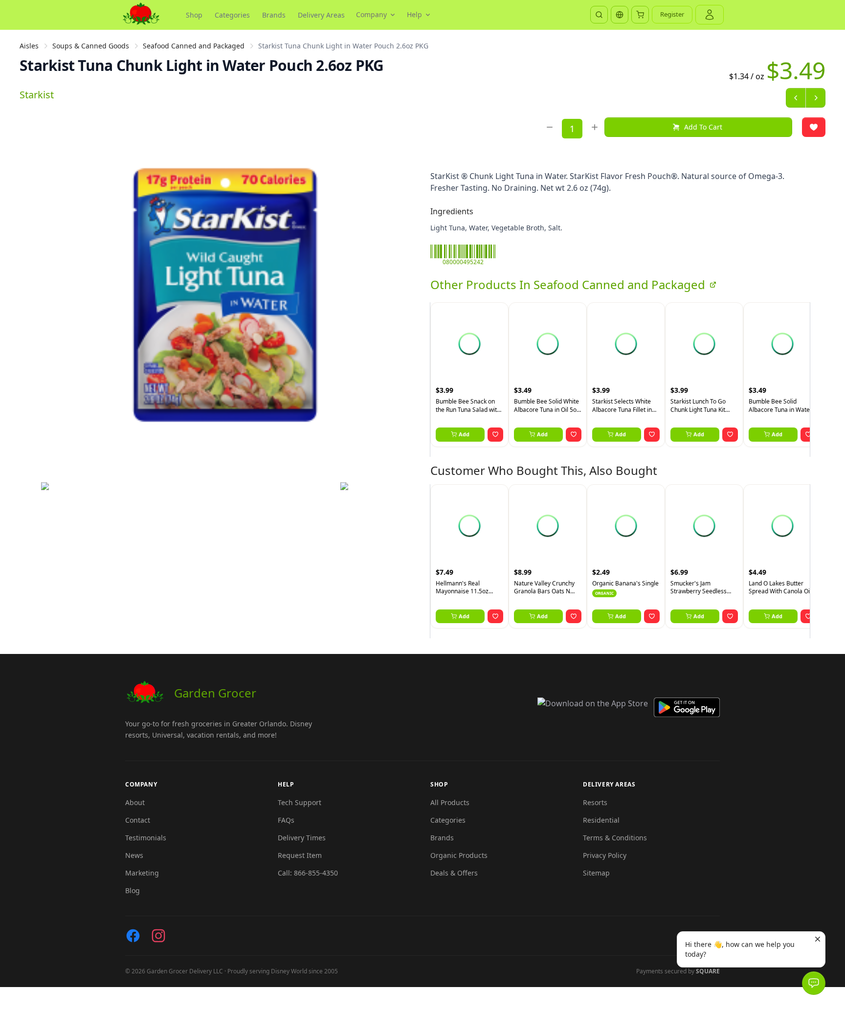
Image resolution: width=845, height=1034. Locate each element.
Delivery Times (302, 837)
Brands (274, 15)
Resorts (595, 802)
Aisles (29, 45)
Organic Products (459, 855)
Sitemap (596, 872)
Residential (601, 820)
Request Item (300, 855)
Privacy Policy (604, 855)
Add (464, 434)
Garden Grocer (215, 693)
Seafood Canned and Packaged (194, 45)
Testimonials (145, 837)
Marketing (142, 872)
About (135, 802)
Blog (132, 890)
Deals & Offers (454, 872)
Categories (232, 15)
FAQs (286, 820)
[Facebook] (133, 936)
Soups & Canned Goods (90, 45)
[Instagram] (158, 936)
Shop (194, 15)
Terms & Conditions (615, 837)
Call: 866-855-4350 (308, 872)
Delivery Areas (321, 15)
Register (672, 14)
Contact (137, 820)
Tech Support (299, 802)
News (134, 855)
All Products (449, 802)
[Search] (599, 14)
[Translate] (619, 14)
